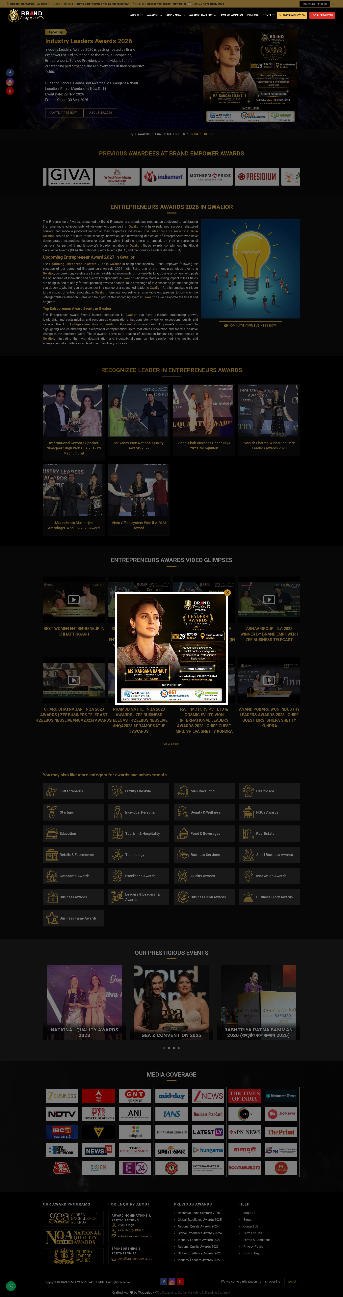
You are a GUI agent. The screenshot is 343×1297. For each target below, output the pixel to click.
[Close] (227, 592)
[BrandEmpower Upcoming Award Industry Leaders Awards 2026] (171, 648)
